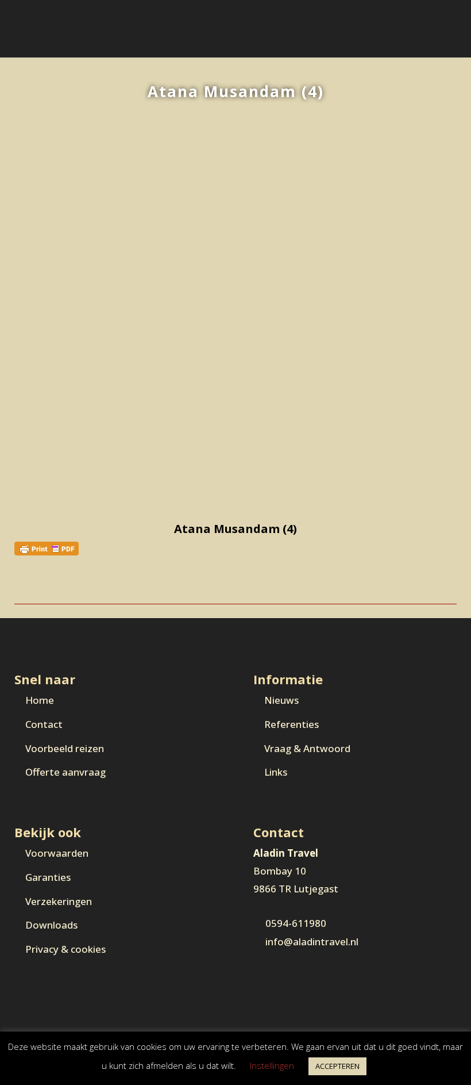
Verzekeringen (58, 901)
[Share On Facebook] (19, 583)
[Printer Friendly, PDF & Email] (46, 547)
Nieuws (281, 700)
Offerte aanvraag (65, 772)
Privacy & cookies (65, 949)
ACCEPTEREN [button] (337, 1066)
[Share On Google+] (56, 583)
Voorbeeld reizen (64, 748)
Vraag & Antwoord (307, 748)
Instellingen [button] (272, 1065)
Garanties (48, 877)
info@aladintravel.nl (311, 941)
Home (39, 700)
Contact (44, 724)
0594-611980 (295, 923)
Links (275, 772)
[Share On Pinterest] (43, 583)
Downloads (51, 924)
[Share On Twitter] (31, 583)
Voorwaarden (56, 853)
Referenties (291, 724)
